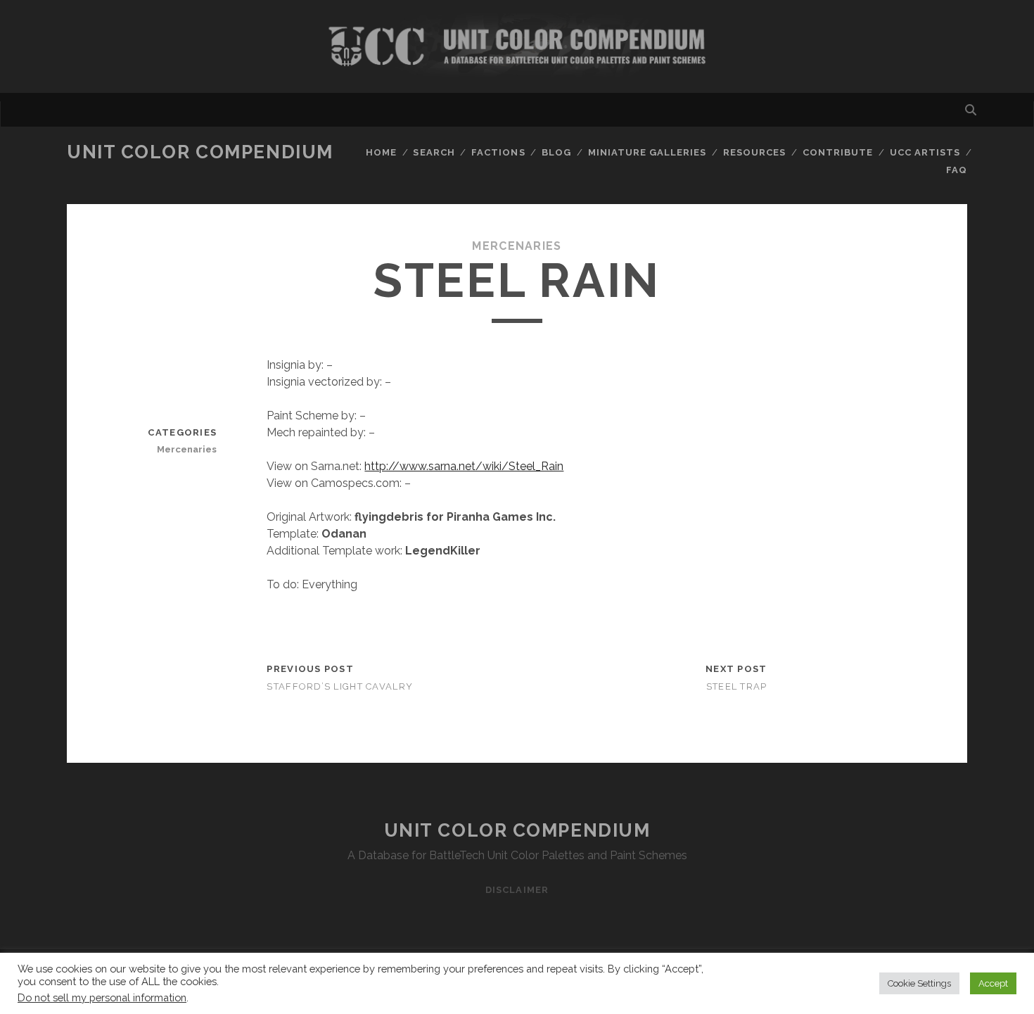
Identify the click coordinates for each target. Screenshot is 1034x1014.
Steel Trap (736, 686)
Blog (556, 152)
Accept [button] (993, 983)
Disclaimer (516, 890)
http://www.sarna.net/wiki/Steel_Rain (463, 466)
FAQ (956, 170)
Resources (754, 152)
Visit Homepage (517, 46)
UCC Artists (925, 152)
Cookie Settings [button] (919, 983)
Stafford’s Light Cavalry (340, 686)
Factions (498, 152)
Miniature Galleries (647, 152)
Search (433, 152)
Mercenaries (516, 246)
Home (381, 152)
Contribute (838, 152)
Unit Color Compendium (200, 152)
